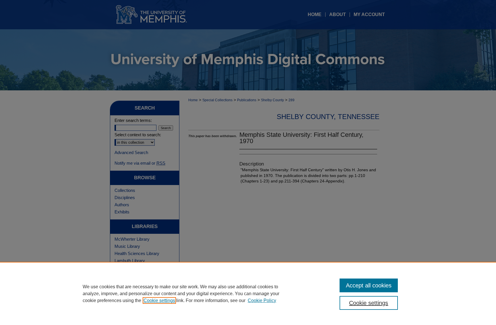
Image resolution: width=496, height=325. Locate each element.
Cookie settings (159, 300)
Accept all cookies (369, 285)
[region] (248, 293)
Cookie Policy (262, 300)
